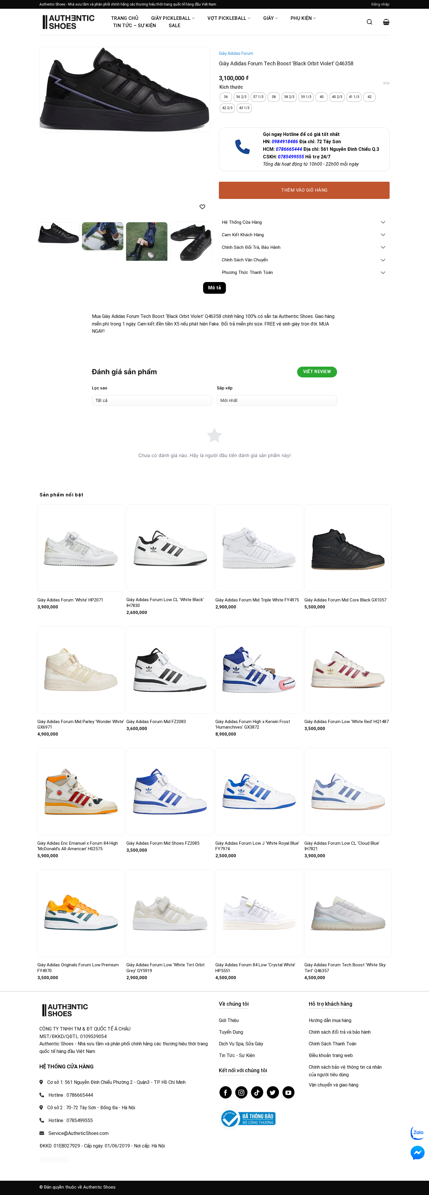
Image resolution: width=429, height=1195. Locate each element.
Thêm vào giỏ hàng (304, 190)
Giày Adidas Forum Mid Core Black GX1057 (345, 600)
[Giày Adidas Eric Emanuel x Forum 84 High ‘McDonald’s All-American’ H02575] (80, 792)
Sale (174, 25)
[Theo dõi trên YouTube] (288, 1092)
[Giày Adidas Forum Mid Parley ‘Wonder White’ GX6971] (80, 669)
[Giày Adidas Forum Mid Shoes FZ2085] (169, 792)
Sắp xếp (225, 387)
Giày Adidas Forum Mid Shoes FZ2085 (162, 843)
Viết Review (317, 371)
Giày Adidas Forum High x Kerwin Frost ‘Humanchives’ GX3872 (252, 724)
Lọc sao (99, 387)
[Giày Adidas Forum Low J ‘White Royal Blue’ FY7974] (259, 791)
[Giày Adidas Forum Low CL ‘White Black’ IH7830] (169, 548)
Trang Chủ (124, 18)
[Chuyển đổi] (383, 222)
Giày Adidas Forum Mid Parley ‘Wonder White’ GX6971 (80, 724)
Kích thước (231, 87)
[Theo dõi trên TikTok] (257, 1092)
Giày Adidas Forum (236, 53)
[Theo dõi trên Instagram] (241, 1092)
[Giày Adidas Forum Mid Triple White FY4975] (259, 548)
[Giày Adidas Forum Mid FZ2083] (169, 670)
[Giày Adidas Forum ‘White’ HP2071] (80, 548)
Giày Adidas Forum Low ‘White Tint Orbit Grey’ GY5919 (165, 967)
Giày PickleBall (171, 18)
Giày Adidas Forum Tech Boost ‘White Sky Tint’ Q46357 (345, 967)
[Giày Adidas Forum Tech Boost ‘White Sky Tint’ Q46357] (348, 913)
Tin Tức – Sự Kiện (134, 25)
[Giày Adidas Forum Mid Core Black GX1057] (348, 548)
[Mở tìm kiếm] (369, 22)
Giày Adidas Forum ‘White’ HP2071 (70, 600)
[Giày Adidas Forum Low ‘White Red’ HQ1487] (348, 669)
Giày (268, 18)
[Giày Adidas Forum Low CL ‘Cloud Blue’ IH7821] (348, 791)
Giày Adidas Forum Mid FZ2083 (156, 721)
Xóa (386, 83)
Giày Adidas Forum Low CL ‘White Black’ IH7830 (165, 602)
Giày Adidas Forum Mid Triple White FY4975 (257, 600)
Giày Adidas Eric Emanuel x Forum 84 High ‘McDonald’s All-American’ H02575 (77, 846)
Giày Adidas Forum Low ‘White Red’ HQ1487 (346, 721)
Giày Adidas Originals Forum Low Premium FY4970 (78, 967)
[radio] (226, 97)
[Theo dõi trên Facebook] (225, 1092)
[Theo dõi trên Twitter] (273, 1092)
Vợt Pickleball (226, 18)
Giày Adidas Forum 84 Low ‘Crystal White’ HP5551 (255, 967)
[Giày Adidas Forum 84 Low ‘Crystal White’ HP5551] (259, 913)
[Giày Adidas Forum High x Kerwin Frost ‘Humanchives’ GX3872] (259, 670)
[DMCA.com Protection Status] (54, 1159)
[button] (381, 4)
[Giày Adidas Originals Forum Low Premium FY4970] (80, 913)
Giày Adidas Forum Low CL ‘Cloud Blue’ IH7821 (341, 846)
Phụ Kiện (301, 18)
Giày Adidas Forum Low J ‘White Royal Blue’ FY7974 (257, 846)
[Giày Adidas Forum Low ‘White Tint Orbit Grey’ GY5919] (169, 913)
